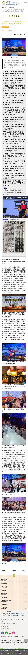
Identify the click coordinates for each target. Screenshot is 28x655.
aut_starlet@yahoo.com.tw (10, 623)
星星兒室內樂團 (6, 601)
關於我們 (4, 580)
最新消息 (11, 7)
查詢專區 (4, 604)
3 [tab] (16, 57)
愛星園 (3, 590)
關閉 (20, 653)
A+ (21, 34)
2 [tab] (14, 57)
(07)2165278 (6, 626)
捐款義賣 (4, 594)
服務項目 (4, 583)
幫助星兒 (4, 597)
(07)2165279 (6, 628)
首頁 (5, 7)
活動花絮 (4, 608)
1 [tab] (12, 57)
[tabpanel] (14, 47)
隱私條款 (10, 636)
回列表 (14, 570)
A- (15, 34)
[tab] (14, 580)
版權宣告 (4, 636)
